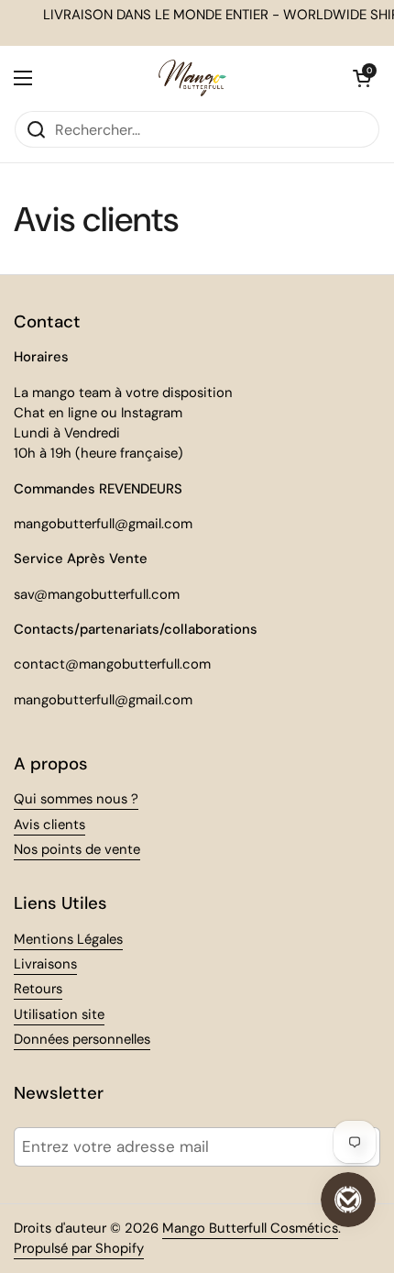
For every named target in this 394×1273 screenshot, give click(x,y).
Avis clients (49, 824)
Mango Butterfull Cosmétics (250, 1228)
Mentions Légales (68, 939)
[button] (362, 78)
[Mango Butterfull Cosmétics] (192, 78)
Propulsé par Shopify (79, 1248)
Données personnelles (82, 1039)
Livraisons (45, 964)
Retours (38, 989)
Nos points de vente (77, 849)
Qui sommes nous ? (76, 799)
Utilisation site (59, 1014)
